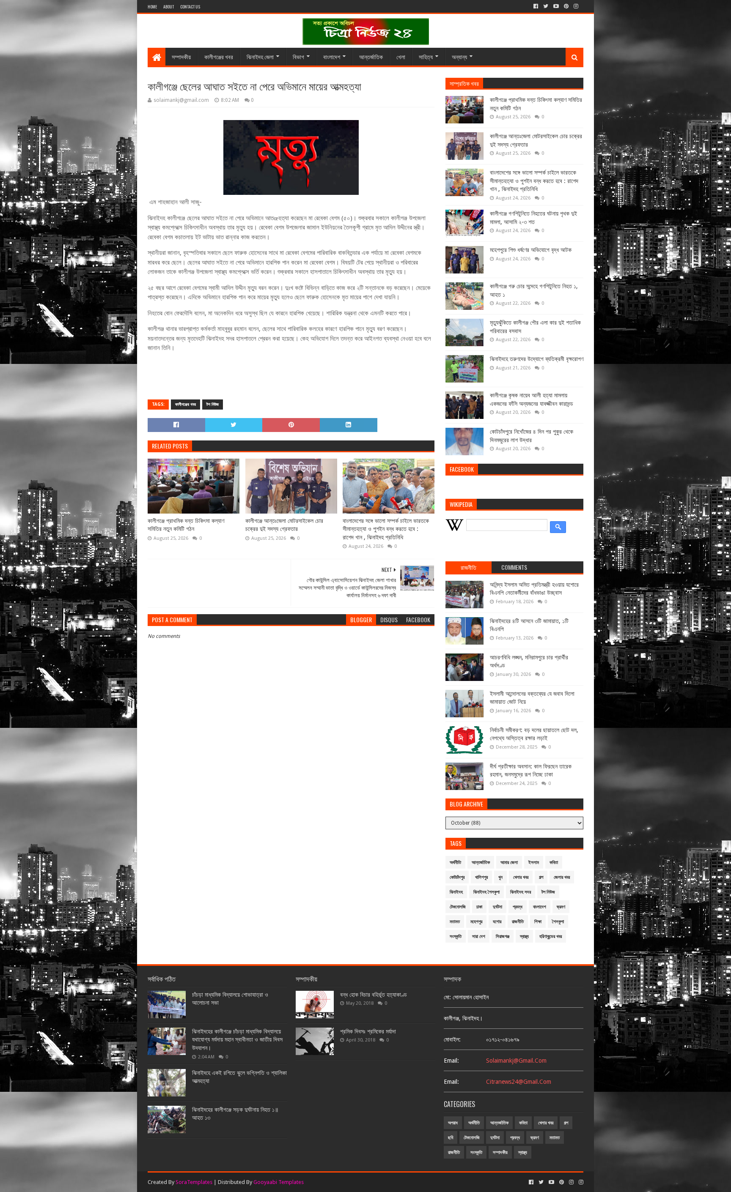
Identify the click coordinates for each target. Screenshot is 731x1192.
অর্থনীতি (455, 862)
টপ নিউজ (212, 404)
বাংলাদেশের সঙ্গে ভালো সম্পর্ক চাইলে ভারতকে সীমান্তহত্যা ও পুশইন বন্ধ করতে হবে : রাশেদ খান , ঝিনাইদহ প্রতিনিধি (386, 529)
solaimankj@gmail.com (516, 1060)
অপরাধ (453, 1123)
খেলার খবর (520, 877)
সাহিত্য (426, 56)
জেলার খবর (562, 877)
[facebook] (536, 6)
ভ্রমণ (561, 907)
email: (451, 1060)
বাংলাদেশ (331, 56)
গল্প (541, 877)
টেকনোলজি (458, 907)
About (168, 6)
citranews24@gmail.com (518, 1081)
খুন (500, 877)
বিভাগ (298, 56)
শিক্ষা (537, 921)
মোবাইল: (452, 1039)
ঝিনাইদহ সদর (520, 892)
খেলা (400, 56)
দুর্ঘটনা (497, 907)
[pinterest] (566, 6)
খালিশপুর (481, 877)
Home (152, 6)
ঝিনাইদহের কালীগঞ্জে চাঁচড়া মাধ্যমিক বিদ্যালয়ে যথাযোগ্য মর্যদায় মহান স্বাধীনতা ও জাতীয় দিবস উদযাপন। (237, 1039)
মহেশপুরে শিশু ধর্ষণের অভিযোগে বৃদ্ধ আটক (531, 249)
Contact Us (190, 6)
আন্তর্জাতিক (371, 56)
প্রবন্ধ (517, 907)
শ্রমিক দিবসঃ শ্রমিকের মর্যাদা (368, 1031)
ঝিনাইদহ (456, 892)
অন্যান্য (459, 56)
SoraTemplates (194, 1182)
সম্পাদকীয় (181, 56)
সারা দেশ (478, 936)
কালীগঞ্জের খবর (218, 56)
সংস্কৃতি (456, 936)
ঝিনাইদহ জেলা (260, 56)
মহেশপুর (476, 921)
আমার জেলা (509, 862)
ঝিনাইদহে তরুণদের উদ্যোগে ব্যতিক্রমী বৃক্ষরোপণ (536, 358)
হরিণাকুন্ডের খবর (550, 936)
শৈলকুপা (558, 921)
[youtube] (556, 6)
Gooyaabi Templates (278, 1182)
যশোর (497, 921)
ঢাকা (479, 907)
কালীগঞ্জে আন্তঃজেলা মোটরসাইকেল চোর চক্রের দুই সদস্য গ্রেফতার (284, 525)
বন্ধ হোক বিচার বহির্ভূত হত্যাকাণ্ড (373, 994)
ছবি (450, 1137)
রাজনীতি (518, 921)
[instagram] (576, 6)
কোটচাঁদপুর (457, 877)
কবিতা (554, 862)
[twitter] (545, 6)
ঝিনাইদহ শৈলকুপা (486, 892)
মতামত (455, 921)
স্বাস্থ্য (524, 936)
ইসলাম (533, 862)
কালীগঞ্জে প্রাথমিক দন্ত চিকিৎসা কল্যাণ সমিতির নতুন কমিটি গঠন (186, 525)
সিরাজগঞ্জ (502, 936)
